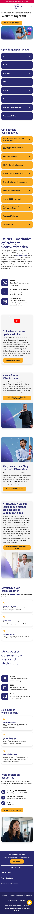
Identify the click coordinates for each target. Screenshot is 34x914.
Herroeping (23, 900)
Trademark (27, 905)
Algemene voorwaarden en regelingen (21, 895)
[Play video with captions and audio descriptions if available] (17, 321)
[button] (29, 902)
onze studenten (15, 595)
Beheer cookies (12, 900)
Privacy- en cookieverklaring (12, 905)
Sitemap (4, 895)
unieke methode (21, 255)
